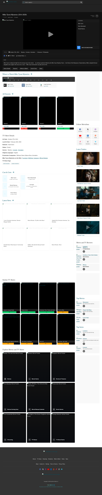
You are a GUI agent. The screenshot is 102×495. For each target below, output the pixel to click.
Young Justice (25, 310)
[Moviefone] (12, 2)
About (37, 464)
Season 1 (60, 123)
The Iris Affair (61, 310)
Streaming (45, 459)
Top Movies (80, 298)
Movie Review (86, 256)
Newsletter (88, 143)
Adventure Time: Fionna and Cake (47, 310)
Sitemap (47, 464)
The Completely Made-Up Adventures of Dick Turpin (11, 341)
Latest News (7, 200)
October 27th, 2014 (14, 52)
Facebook (5, 56)
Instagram (36, 158)
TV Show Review (86, 248)
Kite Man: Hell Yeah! (62, 341)
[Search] (81, 2)
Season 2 (42, 123)
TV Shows (39, 459)
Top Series (80, 327)
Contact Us (42, 464)
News (67, 459)
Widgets (95, 143)
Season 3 (24, 123)
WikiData (30, 158)
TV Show (4, 17)
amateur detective (15, 163)
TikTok (80, 143)
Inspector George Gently (8, 310)
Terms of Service (54, 464)
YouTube (80, 137)
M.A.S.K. (42, 341)
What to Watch (57, 459)
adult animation (6, 163)
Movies (34, 459)
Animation (32, 52)
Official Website (43, 158)
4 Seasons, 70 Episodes (42, 52)
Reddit (9, 56)
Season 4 (6, 123)
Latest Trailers (81, 149)
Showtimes (50, 459)
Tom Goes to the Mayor (27, 341)
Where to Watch (15, 74)
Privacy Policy (62, 464)
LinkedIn (87, 137)
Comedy (28, 52)
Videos (63, 459)
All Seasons (6, 94)
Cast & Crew (7, 172)
